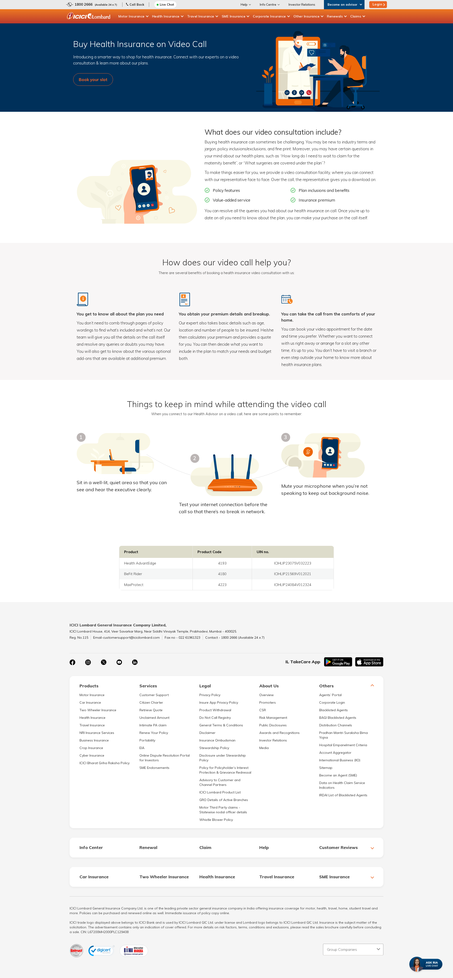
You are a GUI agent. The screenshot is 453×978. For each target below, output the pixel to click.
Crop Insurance (91, 771)
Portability (147, 764)
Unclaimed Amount (154, 741)
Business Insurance (94, 764)
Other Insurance (307, 16)
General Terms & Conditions (221, 749)
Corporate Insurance (269, 16)
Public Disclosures (273, 749)
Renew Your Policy (153, 756)
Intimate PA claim (153, 749)
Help (244, 4)
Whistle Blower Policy (216, 843)
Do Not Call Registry (215, 741)
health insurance (233, 165)
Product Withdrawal (215, 734)
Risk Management (273, 741)
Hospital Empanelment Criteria (343, 769)
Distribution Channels (335, 749)
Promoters (267, 726)
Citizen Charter (151, 726)
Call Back (137, 4)
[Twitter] (103, 686)
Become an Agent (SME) (338, 799)
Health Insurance (166, 16)
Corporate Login (332, 726)
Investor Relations (302, 4)
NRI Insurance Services (97, 756)
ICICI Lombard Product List (220, 816)
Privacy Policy (209, 718)
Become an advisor (342, 4)
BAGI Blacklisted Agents (337, 741)
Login (377, 4)
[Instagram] (88, 686)
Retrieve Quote (151, 734)
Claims (355, 16)
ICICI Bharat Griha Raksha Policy (105, 786)
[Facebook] (72, 686)
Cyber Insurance (92, 779)
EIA (141, 771)
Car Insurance (90, 726)
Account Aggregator (335, 776)
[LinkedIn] (135, 686)
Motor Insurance (131, 16)
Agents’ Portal (330, 718)
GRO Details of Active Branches (223, 823)
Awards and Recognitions (279, 756)
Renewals (335, 16)
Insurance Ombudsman (217, 764)
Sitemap (325, 791)
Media (264, 771)
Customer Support (154, 718)
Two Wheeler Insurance (98, 734)
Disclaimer (207, 756)
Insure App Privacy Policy (218, 726)
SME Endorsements (154, 791)
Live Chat (167, 4)
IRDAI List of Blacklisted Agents (343, 819)
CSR (262, 734)
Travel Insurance (200, 16)
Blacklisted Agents (333, 734)
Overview (266, 718)
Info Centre (268, 4)
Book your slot (93, 79)
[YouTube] (119, 686)
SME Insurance (234, 16)
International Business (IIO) (339, 784)
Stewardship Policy (214, 771)
